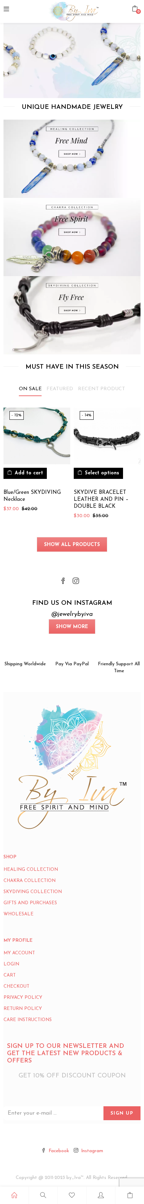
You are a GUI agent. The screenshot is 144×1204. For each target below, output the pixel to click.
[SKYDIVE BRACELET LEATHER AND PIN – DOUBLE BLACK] (107, 436)
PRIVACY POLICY (22, 997)
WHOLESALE (18, 914)
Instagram (92, 1151)
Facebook (59, 1151)
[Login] (101, 1195)
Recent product (101, 389)
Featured (59, 389)
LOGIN (11, 964)
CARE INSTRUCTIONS (27, 1020)
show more (72, 626)
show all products (72, 544)
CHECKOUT (16, 986)
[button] (135, 8)
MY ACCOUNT (19, 953)
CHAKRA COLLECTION (29, 880)
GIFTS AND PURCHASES (30, 903)
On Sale (30, 389)
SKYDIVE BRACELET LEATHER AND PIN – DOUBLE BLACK (101, 499)
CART (9, 975)
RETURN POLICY (22, 1008)
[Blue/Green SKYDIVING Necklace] (36, 436)
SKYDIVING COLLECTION (32, 892)
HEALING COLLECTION (30, 869)
